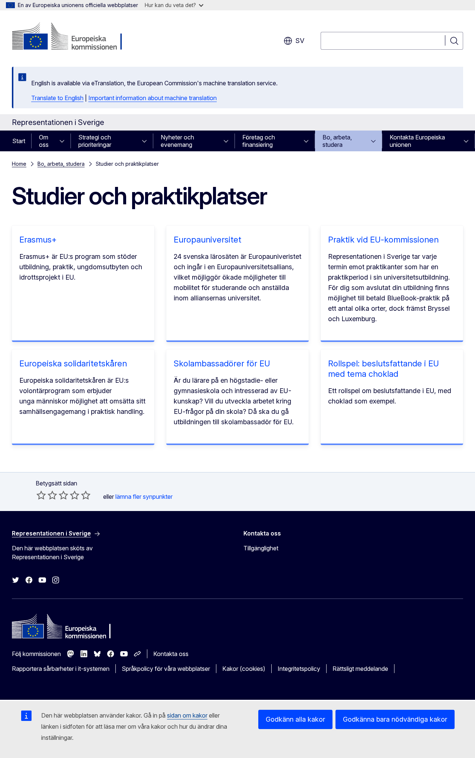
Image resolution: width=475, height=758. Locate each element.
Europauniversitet (207, 239)
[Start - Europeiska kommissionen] (72, 37)
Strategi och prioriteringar (94, 141)
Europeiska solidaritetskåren (73, 363)
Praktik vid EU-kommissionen (383, 239)
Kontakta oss (171, 654)
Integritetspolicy (299, 668)
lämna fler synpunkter (144, 496)
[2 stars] (47, 495)
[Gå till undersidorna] (64, 141)
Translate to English (57, 98)
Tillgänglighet (260, 548)
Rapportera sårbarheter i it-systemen (60, 668)
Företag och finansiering (258, 141)
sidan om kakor (187, 715)
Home (19, 164)
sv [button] (299, 41)
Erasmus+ (38, 239)
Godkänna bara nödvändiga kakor (395, 719)
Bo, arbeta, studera (337, 141)
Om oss (44, 141)
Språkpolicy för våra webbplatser (166, 668)
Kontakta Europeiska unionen (417, 141)
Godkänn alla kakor (295, 719)
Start (18, 141)
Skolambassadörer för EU (222, 363)
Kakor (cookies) (243, 668)
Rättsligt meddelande (360, 668)
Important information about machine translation (152, 98)
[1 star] (41, 495)
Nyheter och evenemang (177, 141)
